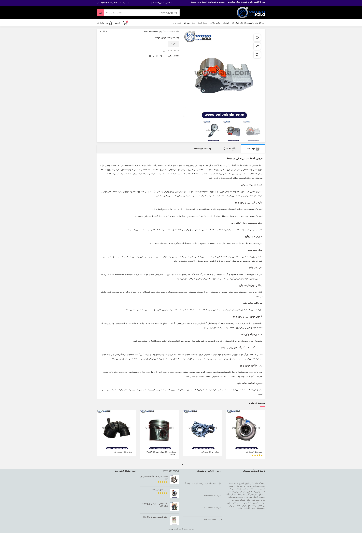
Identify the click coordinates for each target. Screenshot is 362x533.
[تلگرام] (150, 56)
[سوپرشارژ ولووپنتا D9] (174, 493)
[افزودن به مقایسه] (257, 46)
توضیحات (251, 148)
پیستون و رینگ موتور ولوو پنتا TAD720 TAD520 (161, 453)
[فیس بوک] (164, 56)
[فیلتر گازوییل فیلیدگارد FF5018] (174, 520)
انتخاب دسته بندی (115, 13)
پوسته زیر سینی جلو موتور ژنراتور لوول (154, 477)
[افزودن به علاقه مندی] (257, 37)
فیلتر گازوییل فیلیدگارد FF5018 (155, 517)
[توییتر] (161, 56)
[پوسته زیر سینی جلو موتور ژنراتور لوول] (174, 479)
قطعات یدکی (169, 31)
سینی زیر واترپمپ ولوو (210, 452)
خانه (177, 31)
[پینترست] (157, 56)
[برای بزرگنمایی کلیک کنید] (257, 54)
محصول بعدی (100, 31)
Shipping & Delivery (202, 148)
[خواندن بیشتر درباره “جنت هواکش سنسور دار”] (98, 414)
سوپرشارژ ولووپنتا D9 (254, 452)
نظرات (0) (227, 148)
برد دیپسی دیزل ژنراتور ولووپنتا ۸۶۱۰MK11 (155, 504)
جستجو (100, 12)
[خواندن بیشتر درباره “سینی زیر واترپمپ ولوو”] (185, 414)
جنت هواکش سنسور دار (123, 452)
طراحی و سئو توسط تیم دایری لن (181, 529)
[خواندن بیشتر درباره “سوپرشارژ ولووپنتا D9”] (228, 414)
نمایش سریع (228, 420)
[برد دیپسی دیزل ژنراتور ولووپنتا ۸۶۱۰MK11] (174, 506)
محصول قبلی (106, 31)
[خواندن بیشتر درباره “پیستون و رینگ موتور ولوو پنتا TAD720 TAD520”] (142, 414)
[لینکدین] (153, 56)
